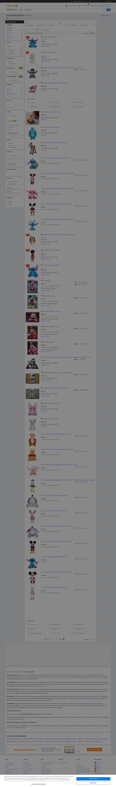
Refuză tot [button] (93, 783)
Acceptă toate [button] (93, 778)
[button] (39, 783)
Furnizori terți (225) (56, 780)
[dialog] (58, 781)
